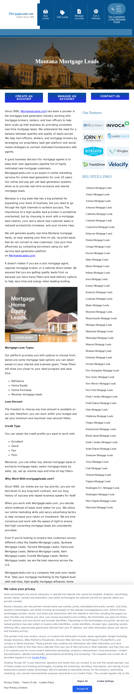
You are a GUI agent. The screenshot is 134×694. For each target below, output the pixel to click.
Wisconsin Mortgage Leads (99, 507)
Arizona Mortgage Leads (98, 201)
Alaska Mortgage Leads (97, 194)
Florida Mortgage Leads (98, 240)
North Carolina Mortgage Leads (101, 396)
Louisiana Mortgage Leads (99, 298)
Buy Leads (45, 17)
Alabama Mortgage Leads (99, 188)
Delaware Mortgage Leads (99, 233)
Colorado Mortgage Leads (99, 220)
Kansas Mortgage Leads (98, 285)
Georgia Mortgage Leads (98, 246)
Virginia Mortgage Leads (98, 481)
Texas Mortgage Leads (97, 461)
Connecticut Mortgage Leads (100, 227)
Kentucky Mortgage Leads (99, 292)
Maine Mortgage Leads (97, 305)
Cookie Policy (39, 657)
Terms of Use (29, 682)
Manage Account (79, 17)
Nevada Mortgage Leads (98, 364)
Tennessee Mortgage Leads (99, 455)
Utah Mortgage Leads (96, 468)
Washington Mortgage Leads (100, 494)
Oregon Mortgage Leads (98, 422)
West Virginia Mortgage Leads (101, 501)
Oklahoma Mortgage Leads (99, 416)
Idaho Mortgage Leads (97, 259)
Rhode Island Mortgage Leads (101, 435)
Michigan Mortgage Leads (99, 324)
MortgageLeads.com (34, 111)
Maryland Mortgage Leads (99, 311)
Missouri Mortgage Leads (98, 344)
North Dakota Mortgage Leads (101, 403)
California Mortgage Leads (99, 214)
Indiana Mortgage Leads (98, 272)
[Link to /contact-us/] (62, 12)
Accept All (82, 688)
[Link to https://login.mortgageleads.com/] (79, 11)
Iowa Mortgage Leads (97, 279)
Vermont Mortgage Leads (98, 474)
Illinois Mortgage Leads (97, 266)
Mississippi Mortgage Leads (100, 337)
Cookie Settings (105, 681)
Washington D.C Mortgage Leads (102, 487)
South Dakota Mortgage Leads (101, 448)
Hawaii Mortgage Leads (98, 253)
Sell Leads (62, 17)
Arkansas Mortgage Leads (99, 207)
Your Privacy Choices (15, 687)
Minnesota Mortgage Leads (99, 331)
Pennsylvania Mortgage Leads (101, 429)
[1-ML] (21, 12)
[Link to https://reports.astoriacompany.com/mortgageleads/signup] (45, 11)
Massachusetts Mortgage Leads (101, 318)
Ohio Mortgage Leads (97, 409)
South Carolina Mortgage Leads (101, 442)
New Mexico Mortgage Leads (101, 383)
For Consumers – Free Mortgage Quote (117, 19)
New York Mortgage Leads (99, 390)
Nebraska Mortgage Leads (99, 357)
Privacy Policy (11, 682)
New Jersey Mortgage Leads (100, 377)
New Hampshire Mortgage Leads (102, 370)
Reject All (82, 681)
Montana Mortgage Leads (98, 351)
